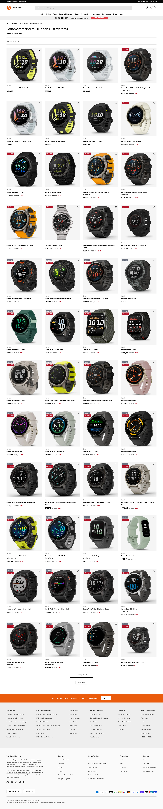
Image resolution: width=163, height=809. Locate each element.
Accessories (85, 14)
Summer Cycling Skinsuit (15, 729)
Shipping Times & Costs (66, 775)
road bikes (16, 764)
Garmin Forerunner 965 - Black (55, 556)
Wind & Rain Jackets (13, 737)
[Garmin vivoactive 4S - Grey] (62, 639)
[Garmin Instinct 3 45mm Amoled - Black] (62, 276)
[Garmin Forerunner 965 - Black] (62, 533)
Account (61, 767)
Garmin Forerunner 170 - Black (55, 141)
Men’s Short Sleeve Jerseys (15, 714)
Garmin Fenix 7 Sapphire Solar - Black (19, 609)
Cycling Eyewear (95, 714)
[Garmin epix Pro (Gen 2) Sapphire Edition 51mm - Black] (100, 222)
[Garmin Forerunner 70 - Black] (100, 118)
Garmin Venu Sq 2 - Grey (91, 556)
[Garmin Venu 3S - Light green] (62, 429)
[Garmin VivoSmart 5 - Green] (139, 533)
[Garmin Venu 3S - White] (24, 429)
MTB (22, 764)
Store (145, 760)
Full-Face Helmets (96, 725)
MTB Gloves (40, 733)
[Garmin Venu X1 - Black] (139, 327)
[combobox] (83, 8)
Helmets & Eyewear (65, 14)
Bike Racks (73, 722)
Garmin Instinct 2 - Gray (129, 298)
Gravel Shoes (145, 725)
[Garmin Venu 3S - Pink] (139, 378)
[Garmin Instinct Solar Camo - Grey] (139, 639)
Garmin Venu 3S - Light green (54, 451)
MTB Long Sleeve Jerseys (44, 718)
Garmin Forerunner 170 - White (55, 88)
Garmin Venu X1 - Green (90, 349)
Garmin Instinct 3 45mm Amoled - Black (58, 298)
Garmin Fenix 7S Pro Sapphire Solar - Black (21, 502)
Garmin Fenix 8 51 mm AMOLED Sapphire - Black (137, 88)
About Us (123, 767)
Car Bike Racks (74, 714)
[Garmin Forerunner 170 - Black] (62, 118)
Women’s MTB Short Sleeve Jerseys (48, 725)
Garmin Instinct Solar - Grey (16, 400)
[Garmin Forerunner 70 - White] (100, 65)
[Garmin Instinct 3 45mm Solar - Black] (24, 276)
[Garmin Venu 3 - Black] (139, 429)
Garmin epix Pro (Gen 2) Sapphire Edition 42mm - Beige (137, 504)
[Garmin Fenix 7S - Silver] (139, 586)
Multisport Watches (124, 714)
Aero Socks (144, 718)
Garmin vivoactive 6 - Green (16, 349)
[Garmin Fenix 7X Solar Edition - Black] (62, 586)
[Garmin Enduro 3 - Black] (62, 169)
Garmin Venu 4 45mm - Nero (54, 349)
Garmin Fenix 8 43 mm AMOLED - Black (96, 298)
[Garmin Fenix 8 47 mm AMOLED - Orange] (24, 222)
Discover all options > (32, 1)
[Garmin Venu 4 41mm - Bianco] (139, 118)
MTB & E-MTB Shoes (147, 737)
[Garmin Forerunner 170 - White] (62, 65)
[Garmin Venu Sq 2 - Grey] (100, 533)
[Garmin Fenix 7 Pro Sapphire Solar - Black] (100, 479)
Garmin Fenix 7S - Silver (129, 609)
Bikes (115, 14)
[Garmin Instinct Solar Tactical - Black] (139, 222)
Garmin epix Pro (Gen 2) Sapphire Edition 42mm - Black (61, 504)
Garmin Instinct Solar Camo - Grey (132, 662)
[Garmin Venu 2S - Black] (100, 639)
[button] (155, 8)
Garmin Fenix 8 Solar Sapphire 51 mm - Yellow (60, 400)
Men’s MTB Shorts (42, 722)
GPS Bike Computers (124, 718)
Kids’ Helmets (94, 737)
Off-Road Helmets (96, 729)
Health (121, 14)
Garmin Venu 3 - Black (128, 451)
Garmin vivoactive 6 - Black (15, 192)
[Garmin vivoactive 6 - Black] (24, 169)
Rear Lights (121, 729)
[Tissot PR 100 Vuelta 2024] (62, 222)
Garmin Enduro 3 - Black (53, 192)
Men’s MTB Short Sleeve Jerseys (46, 714)
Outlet (122, 760)
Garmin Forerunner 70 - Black (92, 141)
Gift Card (146, 763)
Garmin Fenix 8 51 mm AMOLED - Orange (96, 192)
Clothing (48, 14)
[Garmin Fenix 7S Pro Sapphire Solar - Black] (24, 479)
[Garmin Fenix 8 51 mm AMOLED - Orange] (100, 169)
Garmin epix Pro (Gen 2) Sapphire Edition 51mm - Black (99, 246)
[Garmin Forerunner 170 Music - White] (24, 118)
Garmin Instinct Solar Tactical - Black (133, 245)
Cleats (143, 722)
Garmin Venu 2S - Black (90, 662)
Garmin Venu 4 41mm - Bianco (131, 141)
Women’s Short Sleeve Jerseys (17, 722)
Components (95, 14)
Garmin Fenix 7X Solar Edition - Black (57, 609)
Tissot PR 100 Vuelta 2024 (53, 245)
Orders (60, 771)
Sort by (9, 41)
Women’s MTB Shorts (43, 729)
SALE (41, 14)
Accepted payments (64, 779)
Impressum (124, 771)
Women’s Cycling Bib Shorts (16, 725)
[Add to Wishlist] (39, 50)
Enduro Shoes (145, 733)
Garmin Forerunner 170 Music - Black (19, 88)
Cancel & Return (63, 760)
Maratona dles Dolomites (22, 772)
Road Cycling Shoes (147, 714)
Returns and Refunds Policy (97, 763)
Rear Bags (73, 729)
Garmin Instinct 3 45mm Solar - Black (19, 298)
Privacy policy (92, 767)
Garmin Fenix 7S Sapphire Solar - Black (96, 609)
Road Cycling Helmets (97, 733)
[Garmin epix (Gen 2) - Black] (24, 639)
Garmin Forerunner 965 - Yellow (17, 556)
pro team (29, 762)
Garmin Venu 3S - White (14, 451)
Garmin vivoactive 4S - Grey (54, 662)
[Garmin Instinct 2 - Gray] (139, 276)
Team (55, 14)
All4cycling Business (149, 767)
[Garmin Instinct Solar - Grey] (24, 378)
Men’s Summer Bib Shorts (15, 718)
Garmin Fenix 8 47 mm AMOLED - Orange (20, 245)
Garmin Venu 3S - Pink (128, 400)
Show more (81, 682)
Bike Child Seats (75, 718)
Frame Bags (73, 733)
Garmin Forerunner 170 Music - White (19, 141)
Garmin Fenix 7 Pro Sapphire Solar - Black (96, 502)
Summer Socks (146, 729)
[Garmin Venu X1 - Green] (100, 327)
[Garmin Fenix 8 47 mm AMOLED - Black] (139, 169)
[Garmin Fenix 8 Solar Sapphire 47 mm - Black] (100, 378)
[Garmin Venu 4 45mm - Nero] (62, 327)
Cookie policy (92, 771)
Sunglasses (94, 722)
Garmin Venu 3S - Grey (90, 451)
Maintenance (106, 14)
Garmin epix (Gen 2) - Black (16, 662)
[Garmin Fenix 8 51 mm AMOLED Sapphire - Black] (139, 65)
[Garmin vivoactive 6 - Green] (24, 327)
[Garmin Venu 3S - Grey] (100, 429)
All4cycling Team (148, 771)
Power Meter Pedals (124, 722)
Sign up (106, 698)
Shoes (76, 14)
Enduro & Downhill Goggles (99, 718)
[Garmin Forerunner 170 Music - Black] (24, 65)
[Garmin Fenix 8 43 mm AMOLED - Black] (100, 276)
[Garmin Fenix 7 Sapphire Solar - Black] (24, 586)
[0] (151, 8)
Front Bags (73, 725)
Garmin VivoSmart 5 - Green (130, 556)
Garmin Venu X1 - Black (128, 349)
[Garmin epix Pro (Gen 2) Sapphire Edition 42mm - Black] (62, 479)
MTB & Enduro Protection (44, 737)
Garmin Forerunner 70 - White (93, 88)
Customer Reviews (94, 775)
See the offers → (99, 18)
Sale (121, 763)
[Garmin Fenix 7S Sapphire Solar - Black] (100, 586)
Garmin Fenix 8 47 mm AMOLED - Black (134, 192)
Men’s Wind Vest (12, 733)
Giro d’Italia (34, 770)
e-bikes (29, 764)
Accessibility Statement (96, 779)
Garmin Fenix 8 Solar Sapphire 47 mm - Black (98, 400)
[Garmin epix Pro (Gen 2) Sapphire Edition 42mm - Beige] (139, 479)
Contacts (61, 763)
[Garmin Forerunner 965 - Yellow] (24, 533)
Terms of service (93, 760)
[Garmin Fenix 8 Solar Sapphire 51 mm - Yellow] (62, 378)
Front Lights (122, 725)
